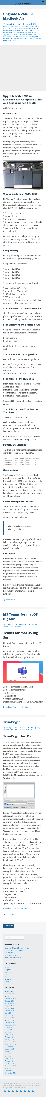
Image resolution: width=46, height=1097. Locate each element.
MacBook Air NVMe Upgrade (13, 30)
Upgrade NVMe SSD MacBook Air (19, 16)
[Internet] (8, 1091)
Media (7, 975)
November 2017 (10, 1068)
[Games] (20, 1091)
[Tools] (32, 1091)
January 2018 (9, 1063)
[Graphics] (24, 1091)
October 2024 (10, 994)
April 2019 (9, 1032)
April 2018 (9, 1056)
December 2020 (10, 1011)
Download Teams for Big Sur (15, 707)
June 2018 (8, 1054)
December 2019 (10, 1023)
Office (7, 977)
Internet (24, 624)
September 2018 (11, 1047)
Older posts (9, 926)
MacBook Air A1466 (14, 28)
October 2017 (10, 1071)
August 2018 (9, 1049)
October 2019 (10, 1028)
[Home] (4, 1091)
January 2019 (9, 1040)
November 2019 (10, 1025)
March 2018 (9, 1059)
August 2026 (9, 992)
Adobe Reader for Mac (13, 958)
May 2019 (8, 1030)
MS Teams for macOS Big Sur (15, 950)
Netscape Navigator (12, 955)
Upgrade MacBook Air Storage (23, 39)
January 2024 (9, 996)
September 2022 (11, 1004)
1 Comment (10, 914)
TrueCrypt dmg (35, 728)
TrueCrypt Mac (8, 730)
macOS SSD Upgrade (17, 34)
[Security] (28, 1091)
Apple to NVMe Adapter (21, 26)
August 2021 (9, 1008)
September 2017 (11, 1073)
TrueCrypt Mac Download (23, 730)
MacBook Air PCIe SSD (32, 30)
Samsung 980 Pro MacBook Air (17, 37)
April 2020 (9, 1013)
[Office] (12, 1091)
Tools (22, 24)
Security (8, 979)
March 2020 (9, 1016)
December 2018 (10, 1042)
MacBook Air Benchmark (30, 28)
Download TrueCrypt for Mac (16, 908)
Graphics (8, 970)
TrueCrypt (11, 722)
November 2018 (10, 1044)
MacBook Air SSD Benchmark (13, 32)
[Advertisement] (23, 68)
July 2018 (8, 1051)
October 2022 (10, 1001)
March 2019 (9, 1035)
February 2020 (10, 1018)
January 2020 (9, 1020)
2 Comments (10, 600)
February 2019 (10, 1037)
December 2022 (10, 999)
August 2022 (9, 1006)
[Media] (16, 1091)
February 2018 (10, 1061)
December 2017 (10, 1066)
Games (7, 967)
